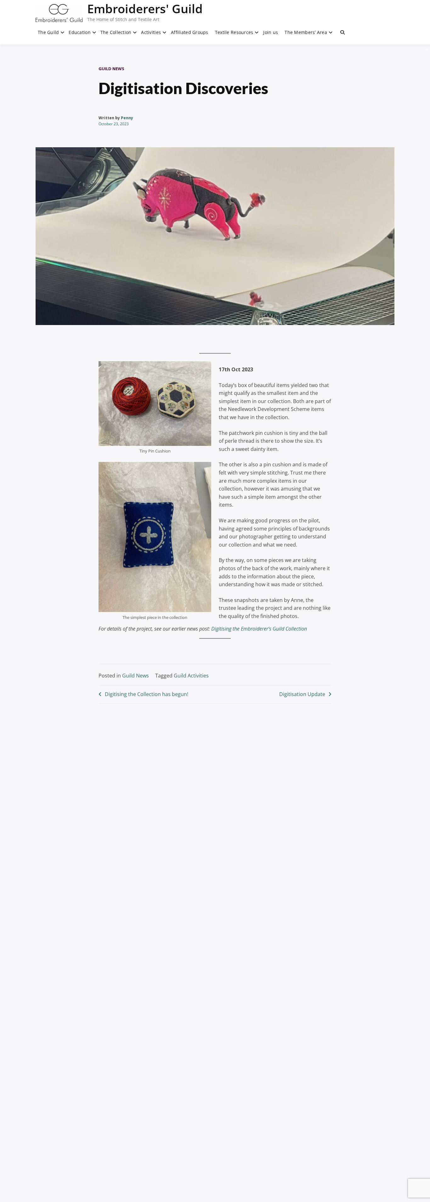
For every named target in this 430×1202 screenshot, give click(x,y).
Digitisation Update (302, 694)
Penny (127, 118)
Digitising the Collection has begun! (146, 694)
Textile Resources (234, 32)
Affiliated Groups (189, 32)
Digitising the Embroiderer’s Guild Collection (259, 628)
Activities (151, 32)
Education (80, 32)
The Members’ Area (306, 32)
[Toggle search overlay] (342, 32)
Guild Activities (191, 675)
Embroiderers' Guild (145, 8)
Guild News (111, 68)
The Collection (116, 32)
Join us (270, 32)
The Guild (48, 32)
